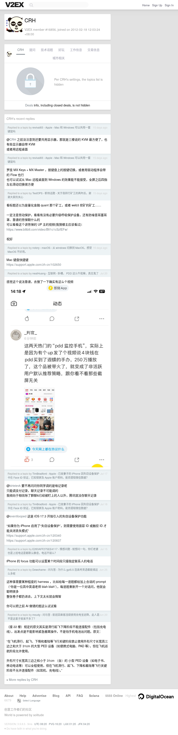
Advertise (39, 695)
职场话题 (50, 193)
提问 (32, 49)
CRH (20, 49)
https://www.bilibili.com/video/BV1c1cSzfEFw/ (37, 229)
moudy (36, 614)
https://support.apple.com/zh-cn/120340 (34, 535)
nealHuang (39, 273)
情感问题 (65, 549)
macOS (46, 247)
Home (146, 5)
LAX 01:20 (70, 724)
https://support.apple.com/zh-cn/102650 (34, 264)
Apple (48, 127)
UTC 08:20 (40, 724)
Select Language (30, 700)
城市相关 (59, 58)
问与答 (52, 569)
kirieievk (15, 485)
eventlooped (18, 516)
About (8, 695)
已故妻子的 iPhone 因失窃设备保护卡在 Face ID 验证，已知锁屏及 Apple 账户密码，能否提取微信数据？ (53, 475)
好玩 (61, 49)
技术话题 (47, 49)
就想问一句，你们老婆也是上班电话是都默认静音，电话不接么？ (53, 551)
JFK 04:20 (84, 724)
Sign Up (157, 5)
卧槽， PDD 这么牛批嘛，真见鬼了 (78, 273)
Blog (56, 695)
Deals (29, 105)
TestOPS (37, 193)
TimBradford (39, 473)
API (68, 695)
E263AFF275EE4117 (45, 549)
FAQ (80, 695)
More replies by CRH (23, 679)
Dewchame (39, 569)
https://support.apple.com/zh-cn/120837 (34, 540)
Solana (94, 695)
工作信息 (76, 49)
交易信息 (93, 49)
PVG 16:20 (55, 724)
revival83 (37, 127)
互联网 (52, 273)
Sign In (169, 5)
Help (23, 695)
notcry (36, 247)
